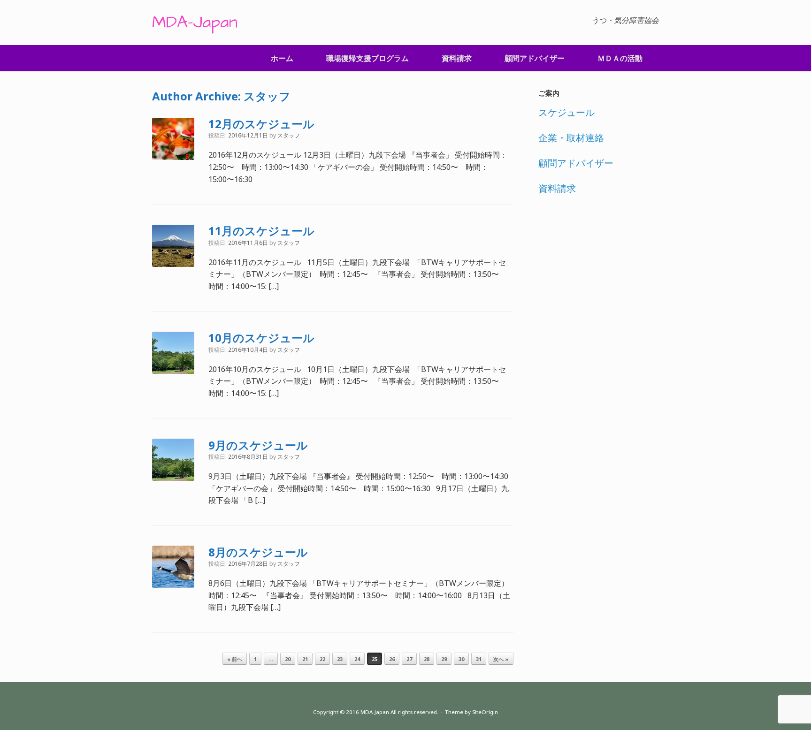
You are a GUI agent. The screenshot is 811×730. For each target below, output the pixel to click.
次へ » (501, 658)
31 (479, 658)
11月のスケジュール (261, 230)
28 (426, 658)
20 (288, 658)
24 (357, 658)
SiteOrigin (485, 711)
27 (409, 658)
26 (392, 658)
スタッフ (267, 96)
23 (340, 658)
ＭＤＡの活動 (620, 58)
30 (461, 658)
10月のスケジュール (261, 337)
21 (305, 658)
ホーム (282, 58)
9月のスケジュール (258, 445)
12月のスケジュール (261, 123)
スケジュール (566, 112)
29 (444, 658)
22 (322, 658)
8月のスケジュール (258, 552)
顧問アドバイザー (535, 58)
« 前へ (234, 658)
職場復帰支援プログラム (367, 58)
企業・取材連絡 (571, 137)
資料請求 (457, 58)
